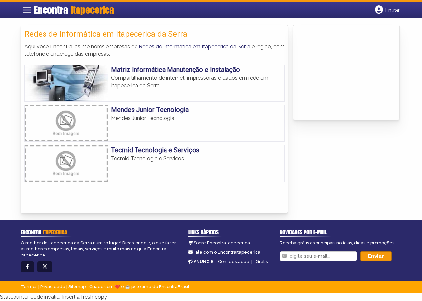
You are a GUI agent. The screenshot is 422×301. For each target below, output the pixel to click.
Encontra (74, 9)
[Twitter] (44, 266)
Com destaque (233, 261)
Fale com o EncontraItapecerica (227, 252)
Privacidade (52, 286)
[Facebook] (27, 266)
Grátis (262, 261)
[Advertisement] (346, 73)
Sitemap (77, 286)
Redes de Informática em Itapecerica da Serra (194, 47)
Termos (29, 286)
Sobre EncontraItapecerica (222, 242)
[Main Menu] (27, 9)
